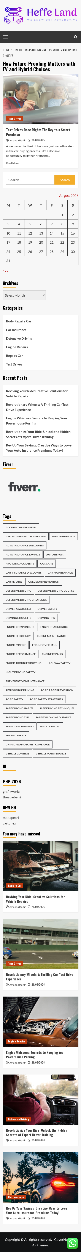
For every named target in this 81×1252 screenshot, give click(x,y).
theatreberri (12, 797)
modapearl (11, 817)
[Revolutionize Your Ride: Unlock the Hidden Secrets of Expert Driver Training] (40, 1100)
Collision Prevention (43, 581)
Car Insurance (16, 330)
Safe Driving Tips (17, 717)
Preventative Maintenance (25, 681)
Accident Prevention (21, 527)
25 (19, 251)
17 (8, 242)
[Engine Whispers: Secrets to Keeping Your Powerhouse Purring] (40, 1022)
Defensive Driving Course (56, 590)
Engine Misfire (16, 645)
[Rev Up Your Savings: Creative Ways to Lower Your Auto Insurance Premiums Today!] (40, 1177)
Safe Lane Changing (20, 726)
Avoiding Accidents (20, 563)
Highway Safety (59, 663)
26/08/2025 (38, 140)
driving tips (46, 617)
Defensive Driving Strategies (26, 599)
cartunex (9, 823)
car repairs (14, 581)
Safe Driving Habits (19, 708)
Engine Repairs (17, 347)
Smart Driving (50, 726)
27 (41, 251)
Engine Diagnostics (54, 626)
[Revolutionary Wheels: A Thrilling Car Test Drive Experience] (40, 944)
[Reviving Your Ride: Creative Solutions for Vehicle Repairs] (40, 866)
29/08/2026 (38, 906)
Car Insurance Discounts (23, 572)
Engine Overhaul (44, 645)
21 (52, 242)
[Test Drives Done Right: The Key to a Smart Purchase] (40, 99)
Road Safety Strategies (46, 699)
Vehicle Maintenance (51, 753)
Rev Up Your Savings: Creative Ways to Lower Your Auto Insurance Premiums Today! (39, 447)
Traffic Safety (16, 735)
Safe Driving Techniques (57, 708)
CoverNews (63, 1239)
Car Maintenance (60, 572)
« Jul (6, 270)
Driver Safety (47, 608)
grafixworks (11, 791)
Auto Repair (55, 554)
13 (41, 233)
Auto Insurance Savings (23, 554)
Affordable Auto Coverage (26, 536)
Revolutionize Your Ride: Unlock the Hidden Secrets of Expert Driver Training (38, 434)
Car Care (46, 563)
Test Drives (14, 118)
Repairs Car (14, 356)
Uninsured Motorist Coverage (28, 744)
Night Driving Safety (20, 672)
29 (62, 251)
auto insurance (63, 536)
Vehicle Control (17, 753)
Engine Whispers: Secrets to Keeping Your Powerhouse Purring (36, 420)
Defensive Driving (19, 338)
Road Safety (14, 699)
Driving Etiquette (18, 617)
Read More (12, 163)
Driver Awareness (18, 608)
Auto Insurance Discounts (25, 545)
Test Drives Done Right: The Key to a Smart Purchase (38, 132)
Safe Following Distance (53, 717)
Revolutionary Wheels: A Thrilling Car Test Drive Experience (37, 407)
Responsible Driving (20, 690)
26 (30, 251)
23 (73, 242)
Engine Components (20, 626)
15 (62, 233)
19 (30, 242)
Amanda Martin (18, 140)
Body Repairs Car (18, 321)
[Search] (75, 37)
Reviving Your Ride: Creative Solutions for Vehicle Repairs (37, 393)
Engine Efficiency (18, 636)
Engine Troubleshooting (23, 663)
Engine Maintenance (51, 636)
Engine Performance (21, 654)
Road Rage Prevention (57, 690)
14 (52, 233)
